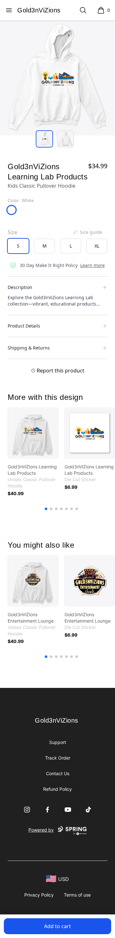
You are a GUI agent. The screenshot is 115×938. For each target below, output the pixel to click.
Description (20, 287)
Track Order (57, 758)
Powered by (41, 830)
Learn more (92, 265)
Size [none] (12, 232)
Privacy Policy (39, 895)
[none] (87, 232)
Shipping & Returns (29, 348)
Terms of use (77, 895)
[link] (33, 433)
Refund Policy (57, 789)
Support (57, 742)
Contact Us (57, 773)
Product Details (24, 326)
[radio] (18, 246)
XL (97, 246)
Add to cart (57, 926)
